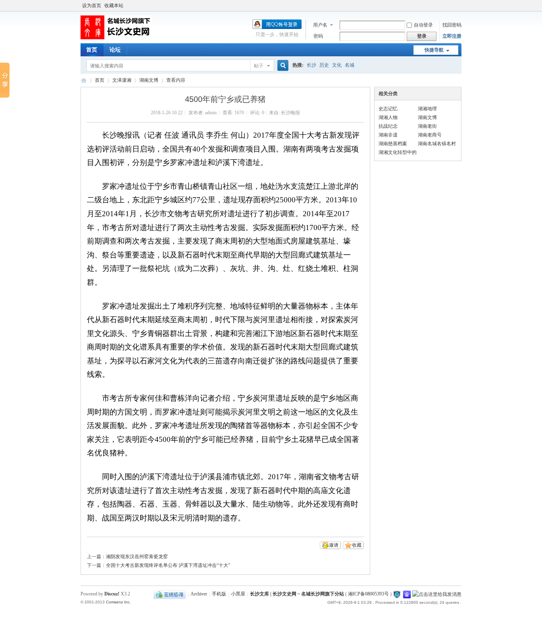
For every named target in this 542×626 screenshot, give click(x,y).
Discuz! (111, 594)
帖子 (258, 66)
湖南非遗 (388, 135)
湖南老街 (427, 126)
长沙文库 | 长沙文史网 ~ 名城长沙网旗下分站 (84, 80)
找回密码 (451, 25)
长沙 (311, 65)
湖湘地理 (427, 108)
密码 (318, 36)
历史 (324, 65)
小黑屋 (238, 594)
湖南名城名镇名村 (437, 143)
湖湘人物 (388, 117)
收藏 (356, 545)
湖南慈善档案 (393, 143)
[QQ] (170, 594)
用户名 (320, 25)
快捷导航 (434, 50)
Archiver (198, 594)
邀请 (333, 545)
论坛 (115, 50)
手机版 (219, 594)
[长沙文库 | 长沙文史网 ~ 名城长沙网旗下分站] (116, 37)
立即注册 (451, 36)
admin (211, 112)
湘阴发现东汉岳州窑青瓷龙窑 (137, 556)
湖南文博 (148, 80)
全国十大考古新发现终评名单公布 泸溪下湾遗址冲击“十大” (168, 565)
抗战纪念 (388, 126)
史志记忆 (388, 108)
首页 (91, 50)
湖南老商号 (430, 135)
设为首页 (91, 5)
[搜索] (281, 65)
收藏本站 (113, 5)
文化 (337, 65)
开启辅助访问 (459, 5)
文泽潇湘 (121, 80)
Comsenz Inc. (118, 602)
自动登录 (423, 25)
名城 (349, 65)
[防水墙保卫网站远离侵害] (397, 594)
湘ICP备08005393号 (368, 594)
